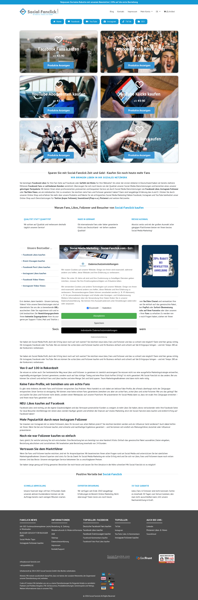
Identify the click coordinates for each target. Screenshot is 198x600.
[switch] (88, 308)
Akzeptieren (99, 316)
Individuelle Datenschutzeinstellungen (99, 330)
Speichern (99, 323)
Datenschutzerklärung (99, 337)
